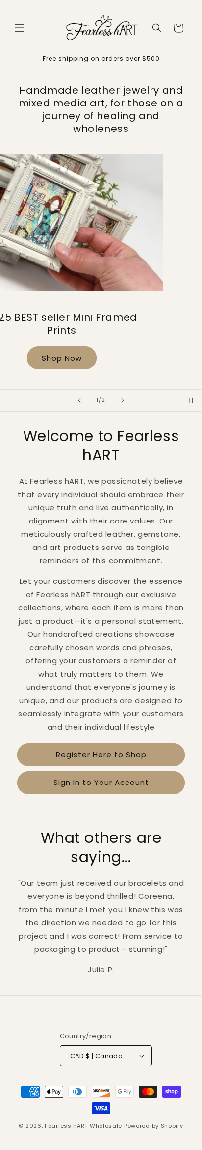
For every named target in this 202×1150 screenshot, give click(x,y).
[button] (19, 28)
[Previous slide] (79, 400)
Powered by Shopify (153, 1126)
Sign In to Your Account (101, 782)
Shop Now (101, 340)
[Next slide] (122, 400)
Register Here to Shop (101, 754)
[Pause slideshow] (191, 400)
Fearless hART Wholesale (83, 1126)
